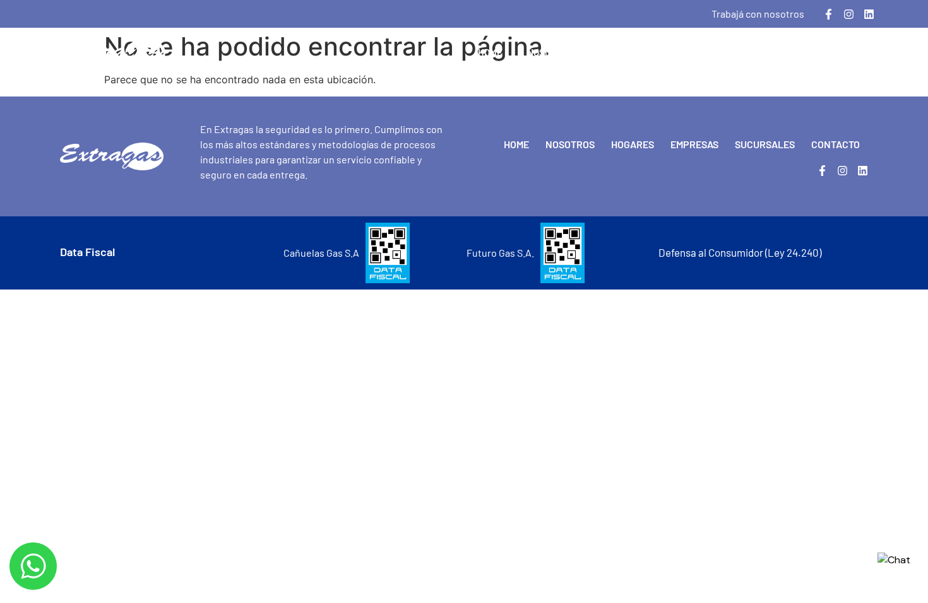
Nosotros (550, 52)
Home (490, 52)
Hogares (618, 52)
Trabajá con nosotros (757, 14)
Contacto (841, 52)
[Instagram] (848, 14)
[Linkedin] (869, 14)
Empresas (686, 52)
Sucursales (764, 52)
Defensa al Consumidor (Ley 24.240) (739, 252)
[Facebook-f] (828, 14)
